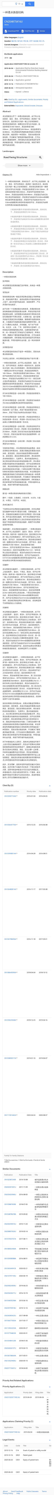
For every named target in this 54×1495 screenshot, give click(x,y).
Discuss (39, 106)
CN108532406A (10, 1249)
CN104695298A (10, 1301)
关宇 (31, 41)
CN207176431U (10, 1368)
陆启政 (36, 41)
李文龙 (25, 41)
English (20, 37)
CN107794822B (10, 1333)
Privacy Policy (8, 1493)
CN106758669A (10, 1356)
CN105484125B (10, 1341)
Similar (42, 31)
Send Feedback (17, 1491)
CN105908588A (10, 1259)
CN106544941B (10, 1268)
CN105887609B (10, 1204)
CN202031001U (10, 1187)
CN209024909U (10, 1286)
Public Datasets (32, 1491)
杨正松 (14, 41)
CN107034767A (10, 1239)
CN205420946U (10, 1194)
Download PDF (13, 31)
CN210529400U (10, 1361)
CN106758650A (10, 939)
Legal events (22, 99)
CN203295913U (10, 1224)
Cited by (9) (12, 99)
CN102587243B (10, 1180)
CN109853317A (10, 1058)
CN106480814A (10, 889)
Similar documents (35, 99)
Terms (44, 1491)
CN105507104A (10, 796)
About (5, 1491)
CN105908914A (10, 853)
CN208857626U (10, 1231)
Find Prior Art (29, 31)
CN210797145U (10, 1276)
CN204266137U (10, 1348)
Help (18, 1493)
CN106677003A (10, 1321)
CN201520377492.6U (12, 1397)
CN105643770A (10, 825)
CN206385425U (10, 1315)
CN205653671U (10, 1293)
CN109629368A (10, 1020)
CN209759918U (10, 1308)
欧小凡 (41, 41)
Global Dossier (29, 106)
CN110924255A (10, 1328)
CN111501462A (10, 1115)
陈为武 (20, 41)
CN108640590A (10, 972)
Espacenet (19, 106)
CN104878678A (10, 1214)
